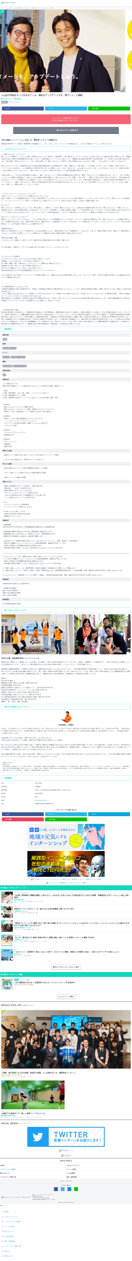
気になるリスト (5, 1173)
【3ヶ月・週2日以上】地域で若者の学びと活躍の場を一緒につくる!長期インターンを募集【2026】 (54, 937)
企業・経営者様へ (72, 1177)
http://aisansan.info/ (41, 800)
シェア (7, 108)
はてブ (94, 814)
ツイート (51, 108)
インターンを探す (7, 8)
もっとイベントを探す (66, 996)
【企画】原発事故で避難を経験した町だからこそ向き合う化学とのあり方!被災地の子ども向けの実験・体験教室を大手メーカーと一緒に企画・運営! (72, 896)
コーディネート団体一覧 (8, 1177)
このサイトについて (72, 1165)
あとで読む (9, 819)
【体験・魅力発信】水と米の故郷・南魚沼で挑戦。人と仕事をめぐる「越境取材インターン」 (39, 1073)
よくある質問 (70, 1173)
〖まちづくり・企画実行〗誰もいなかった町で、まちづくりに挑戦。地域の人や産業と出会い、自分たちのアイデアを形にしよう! (66, 952)
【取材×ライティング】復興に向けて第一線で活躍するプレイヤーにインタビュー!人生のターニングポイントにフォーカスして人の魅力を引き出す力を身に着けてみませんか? (72, 924)
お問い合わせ (68, 1181)
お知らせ (62, 1181)
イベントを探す (71, 1169)
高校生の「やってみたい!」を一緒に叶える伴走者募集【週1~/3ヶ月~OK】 (44, 909)
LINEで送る (95, 108)
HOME (2, 1165)
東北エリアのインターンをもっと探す (66, 967)
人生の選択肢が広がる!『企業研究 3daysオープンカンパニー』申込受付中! (44, 982)
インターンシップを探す (8, 1169)
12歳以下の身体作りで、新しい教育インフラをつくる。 (24, 1113)
